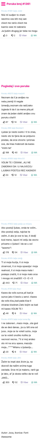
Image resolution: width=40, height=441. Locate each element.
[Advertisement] (20, 59)
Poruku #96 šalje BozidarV (12, 128)
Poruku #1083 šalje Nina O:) (13, 158)
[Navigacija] (3, 4)
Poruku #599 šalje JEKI (11, 358)
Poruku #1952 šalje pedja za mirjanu (16, 224)
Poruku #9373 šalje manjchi (13, 93)
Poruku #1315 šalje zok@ (11, 258)
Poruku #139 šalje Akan (11, 289)
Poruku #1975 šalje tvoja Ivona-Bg (15, 319)
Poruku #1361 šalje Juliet (11, 11)
